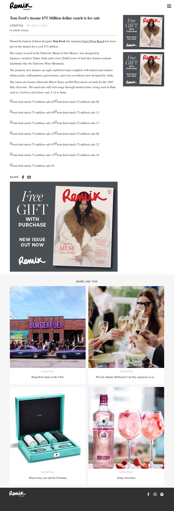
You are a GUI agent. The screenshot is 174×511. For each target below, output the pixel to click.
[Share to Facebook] (23, 177)
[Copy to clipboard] (29, 177)
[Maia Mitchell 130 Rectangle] (64, 226)
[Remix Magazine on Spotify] (162, 494)
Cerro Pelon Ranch (93, 41)
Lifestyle (16, 25)
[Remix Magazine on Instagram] (155, 494)
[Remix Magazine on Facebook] (148, 494)
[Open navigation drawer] (169, 6)
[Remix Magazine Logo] (21, 6)
